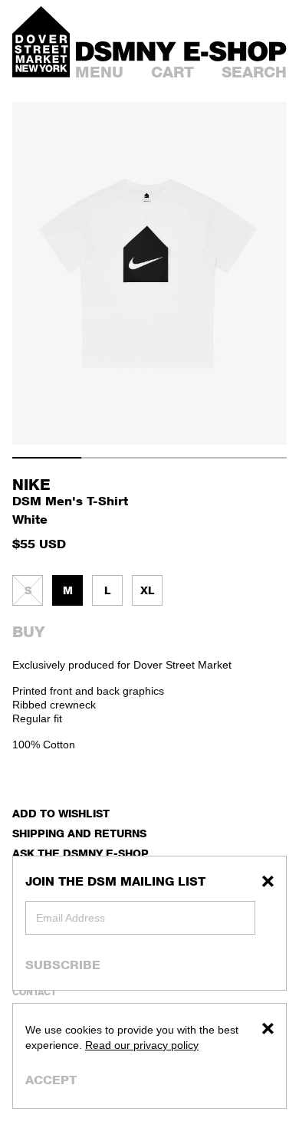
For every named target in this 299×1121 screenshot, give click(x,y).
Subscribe (62, 964)
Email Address (70, 918)
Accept (51, 1080)
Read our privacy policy (142, 1045)
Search (254, 72)
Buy (28, 631)
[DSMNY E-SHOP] (181, 49)
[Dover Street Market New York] (41, 41)
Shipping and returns (79, 833)
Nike (31, 484)
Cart (172, 72)
